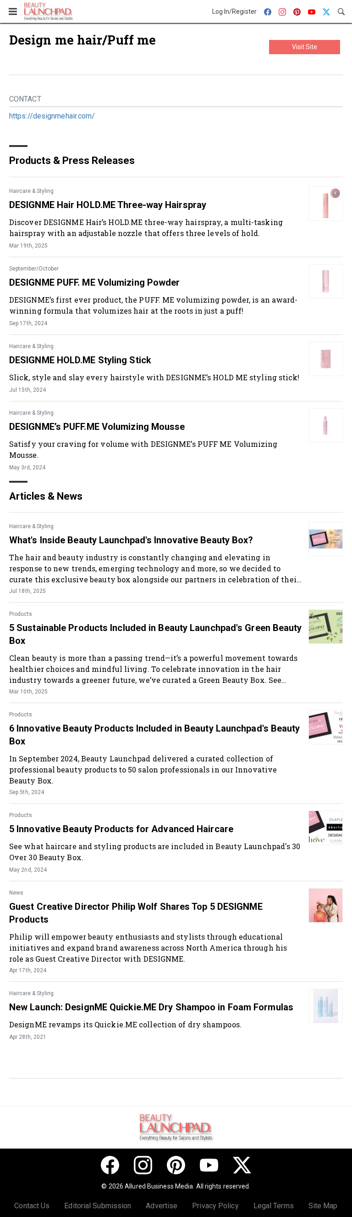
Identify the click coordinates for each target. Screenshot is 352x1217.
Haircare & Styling (31, 191)
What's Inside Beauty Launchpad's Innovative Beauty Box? (131, 540)
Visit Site (305, 47)
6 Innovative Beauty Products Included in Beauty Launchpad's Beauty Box (154, 735)
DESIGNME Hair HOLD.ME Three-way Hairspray (107, 204)
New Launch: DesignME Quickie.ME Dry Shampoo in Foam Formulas (151, 1007)
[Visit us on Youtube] (209, 1165)
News (16, 893)
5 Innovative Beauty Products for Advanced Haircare (121, 828)
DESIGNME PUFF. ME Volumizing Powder (94, 282)
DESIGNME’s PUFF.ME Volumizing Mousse (97, 426)
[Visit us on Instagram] (143, 1165)
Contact (25, 99)
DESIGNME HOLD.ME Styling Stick (80, 360)
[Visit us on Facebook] (110, 1165)
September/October (34, 268)
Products (20, 614)
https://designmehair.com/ (52, 116)
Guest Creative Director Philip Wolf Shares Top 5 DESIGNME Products (136, 913)
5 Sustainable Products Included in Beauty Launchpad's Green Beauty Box (155, 634)
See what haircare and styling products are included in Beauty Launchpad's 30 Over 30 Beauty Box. (155, 851)
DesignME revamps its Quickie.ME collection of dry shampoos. (125, 1024)
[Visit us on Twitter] (242, 1165)
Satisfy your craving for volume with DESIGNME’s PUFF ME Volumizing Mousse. (143, 449)
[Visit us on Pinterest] (176, 1165)
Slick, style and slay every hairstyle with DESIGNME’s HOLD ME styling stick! (154, 377)
